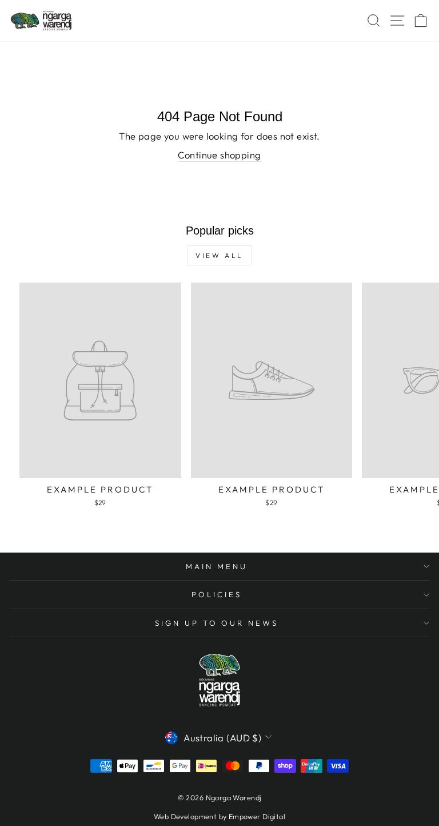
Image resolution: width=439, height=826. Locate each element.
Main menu (217, 566)
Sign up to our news (217, 623)
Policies (216, 594)
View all (219, 255)
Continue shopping (219, 155)
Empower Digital (257, 816)
